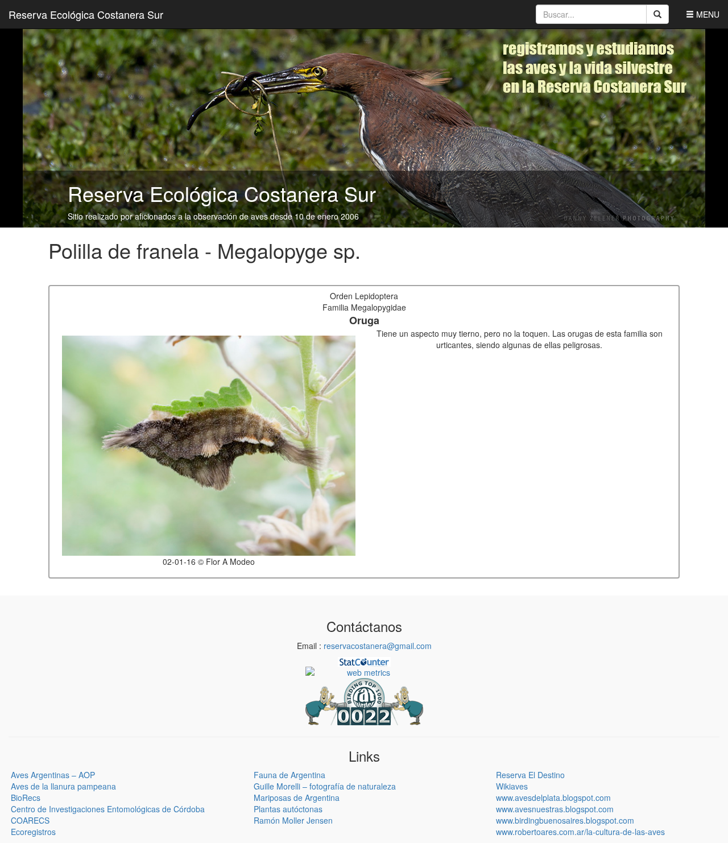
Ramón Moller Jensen (293, 820)
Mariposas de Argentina (297, 797)
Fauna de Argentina (289, 774)
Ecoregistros (33, 831)
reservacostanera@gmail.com (378, 645)
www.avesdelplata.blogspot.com (553, 797)
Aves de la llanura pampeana (63, 786)
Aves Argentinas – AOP (53, 774)
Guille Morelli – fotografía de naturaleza (325, 786)
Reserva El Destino (530, 774)
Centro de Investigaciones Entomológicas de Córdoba (108, 809)
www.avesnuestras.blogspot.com (555, 809)
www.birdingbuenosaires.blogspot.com (565, 820)
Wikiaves (512, 786)
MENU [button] (706, 14)
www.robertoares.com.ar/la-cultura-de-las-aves (580, 831)
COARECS (30, 820)
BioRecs (25, 797)
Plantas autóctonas (288, 809)
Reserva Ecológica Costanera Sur (86, 14)
